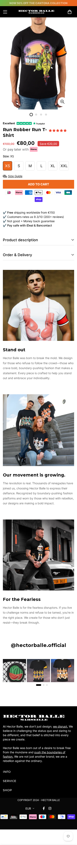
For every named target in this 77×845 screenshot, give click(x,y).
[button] (58, 130)
